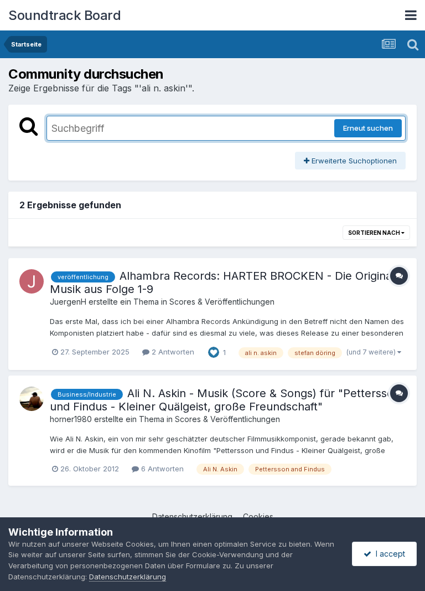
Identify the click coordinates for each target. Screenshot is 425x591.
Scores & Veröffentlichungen (221, 301)
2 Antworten (171, 351)
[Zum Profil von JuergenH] (31, 281)
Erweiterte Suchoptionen (353, 160)
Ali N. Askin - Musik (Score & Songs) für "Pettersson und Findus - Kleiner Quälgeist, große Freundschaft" (225, 400)
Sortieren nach (374, 232)
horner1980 (71, 419)
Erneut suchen (368, 128)
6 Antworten (161, 468)
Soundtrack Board (64, 15)
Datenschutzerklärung (127, 576)
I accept (388, 553)
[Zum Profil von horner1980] (31, 399)
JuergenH (68, 301)
